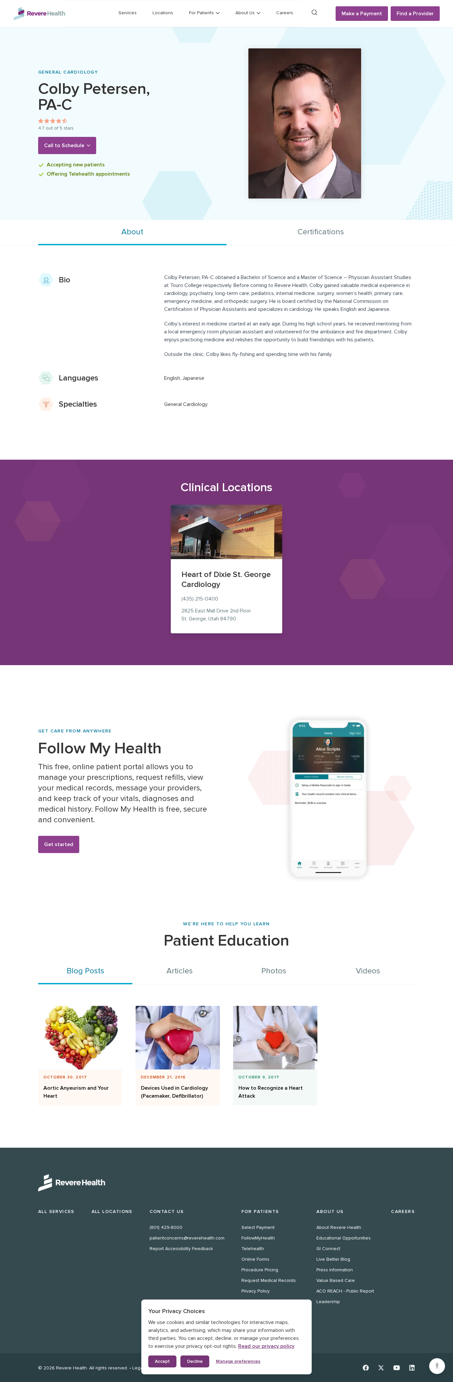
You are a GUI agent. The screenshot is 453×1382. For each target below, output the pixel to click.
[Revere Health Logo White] (226, 1182)
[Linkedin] (412, 1368)
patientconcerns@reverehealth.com (187, 1238)
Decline (195, 1361)
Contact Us (167, 1211)
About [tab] (132, 232)
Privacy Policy (255, 1291)
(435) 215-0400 (199, 599)
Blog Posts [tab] (85, 971)
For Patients (260, 1211)
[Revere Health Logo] (39, 13)
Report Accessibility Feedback (181, 1248)
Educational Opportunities (343, 1238)
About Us (330, 1211)
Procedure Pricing (259, 1270)
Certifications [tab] (320, 232)
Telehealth (252, 1248)
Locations (163, 13)
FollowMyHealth (258, 1238)
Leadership (328, 1301)
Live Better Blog (333, 1259)
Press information (334, 1270)
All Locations (112, 1211)
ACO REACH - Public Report (345, 1291)
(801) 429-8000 (166, 1227)
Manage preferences (238, 1361)
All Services (56, 1211)
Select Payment (258, 1227)
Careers (284, 13)
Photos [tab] (273, 971)
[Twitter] (381, 1368)
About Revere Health (338, 1227)
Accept (162, 1361)
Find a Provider (415, 13)
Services (127, 13)
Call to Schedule (64, 145)
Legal (138, 1368)
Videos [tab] (368, 971)
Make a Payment (362, 13)
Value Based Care (335, 1280)
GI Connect (328, 1248)
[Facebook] (366, 1368)
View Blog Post (77, 1073)
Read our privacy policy (266, 1346)
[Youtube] (396, 1367)
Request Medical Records (268, 1280)
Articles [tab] (179, 971)
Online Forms (255, 1259)
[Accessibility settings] (437, 1366)
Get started (58, 844)
